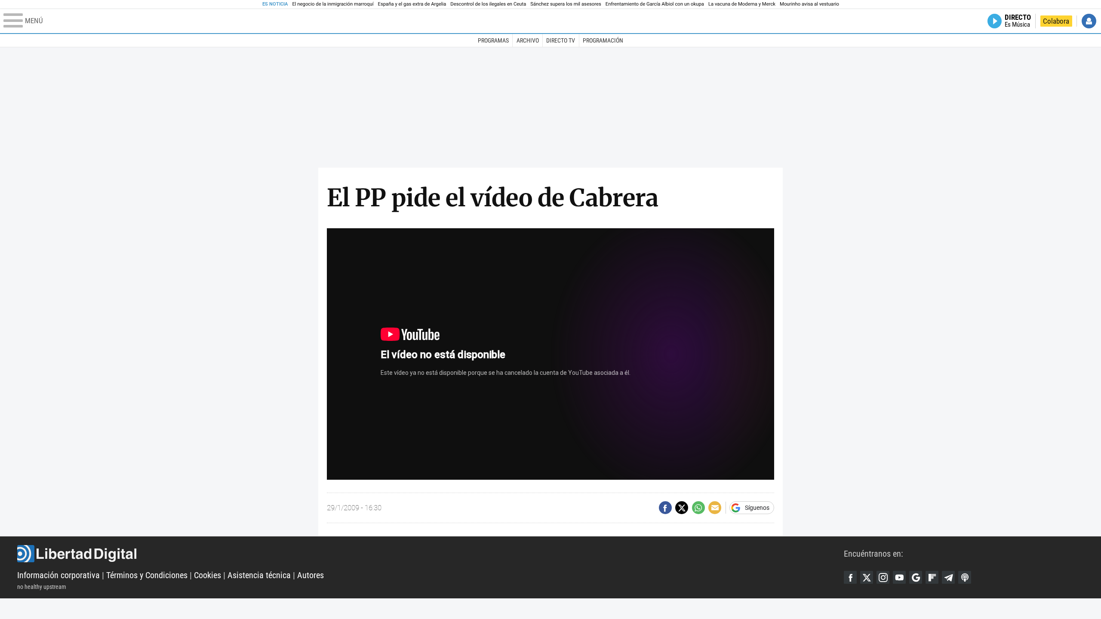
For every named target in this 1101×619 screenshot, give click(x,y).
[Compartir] (665, 507)
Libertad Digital (430, 553)
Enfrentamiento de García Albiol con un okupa (655, 4)
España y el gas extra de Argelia (412, 4)
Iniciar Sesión (1089, 21)
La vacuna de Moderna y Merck (741, 4)
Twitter (866, 577)
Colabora (1056, 21)
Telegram (948, 577)
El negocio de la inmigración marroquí (332, 4)
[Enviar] (698, 507)
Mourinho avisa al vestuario (809, 4)
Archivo (528, 40)
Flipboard (932, 577)
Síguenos (757, 508)
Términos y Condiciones (147, 575)
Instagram (882, 577)
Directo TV (560, 40)
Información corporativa (58, 575)
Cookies (207, 575)
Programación (603, 40)
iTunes (964, 577)
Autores (310, 575)
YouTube (899, 577)
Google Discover (915, 577)
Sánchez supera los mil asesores (565, 4)
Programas (493, 40)
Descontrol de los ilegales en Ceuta (488, 4)
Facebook (850, 577)
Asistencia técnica (259, 575)
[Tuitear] (681, 507)
